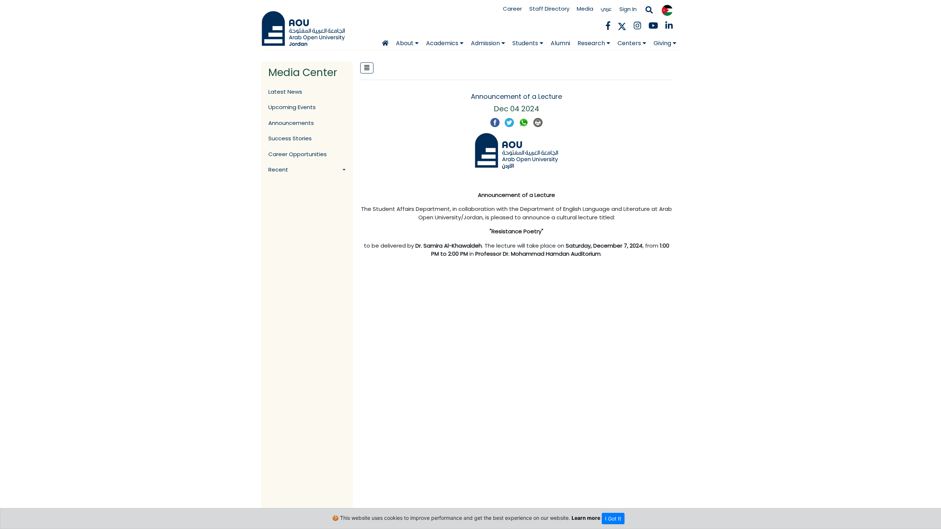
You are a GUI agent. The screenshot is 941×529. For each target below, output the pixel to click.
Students (526, 43)
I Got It (613, 518)
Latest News (285, 92)
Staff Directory (549, 8)
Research (592, 43)
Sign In (628, 9)
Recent (278, 169)
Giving (663, 43)
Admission (486, 43)
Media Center (302, 72)
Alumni (560, 43)
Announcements (291, 123)
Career (512, 8)
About (405, 43)
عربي (606, 8)
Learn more (586, 518)
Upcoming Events (292, 107)
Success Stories (290, 138)
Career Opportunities (297, 154)
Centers (630, 43)
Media (585, 8)
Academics (443, 43)
